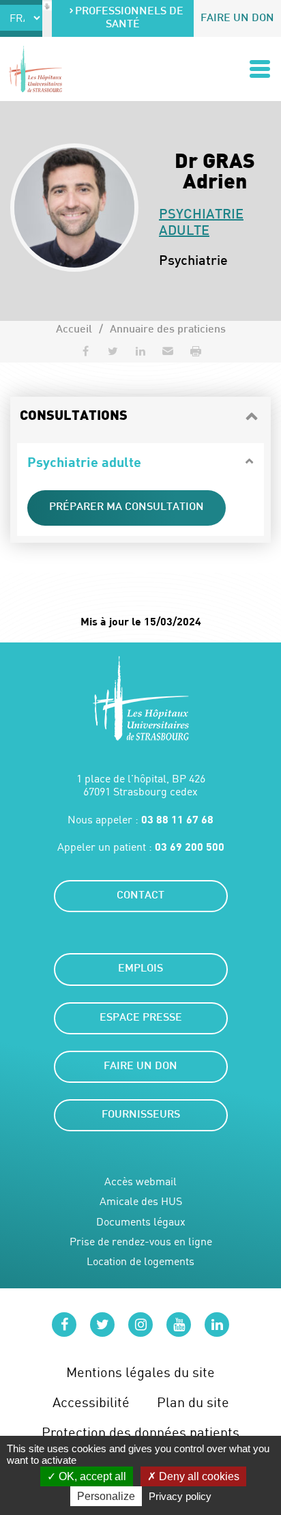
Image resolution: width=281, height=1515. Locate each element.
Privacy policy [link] (180, 1496)
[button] (167, 351)
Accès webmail (140, 1181)
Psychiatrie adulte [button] (84, 461)
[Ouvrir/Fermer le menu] (260, 69)
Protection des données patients (140, 1432)
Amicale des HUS (141, 1201)
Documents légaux (141, 1221)
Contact (140, 896)
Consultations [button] (74, 416)
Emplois (140, 969)
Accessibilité (91, 1402)
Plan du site (193, 1402)
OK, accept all (91, 1476)
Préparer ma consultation (126, 507)
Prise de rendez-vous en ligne (141, 1241)
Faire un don (237, 19)
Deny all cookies (197, 1476)
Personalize (106, 1496)
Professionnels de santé (129, 18)
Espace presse (141, 1018)
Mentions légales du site (140, 1372)
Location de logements (140, 1261)
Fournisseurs (141, 1115)
